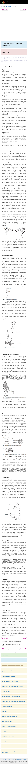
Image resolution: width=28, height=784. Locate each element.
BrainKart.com (11, 2)
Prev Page (5, 9)
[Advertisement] (14, 26)
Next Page (22, 9)
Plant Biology (8, 6)
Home (2, 6)
